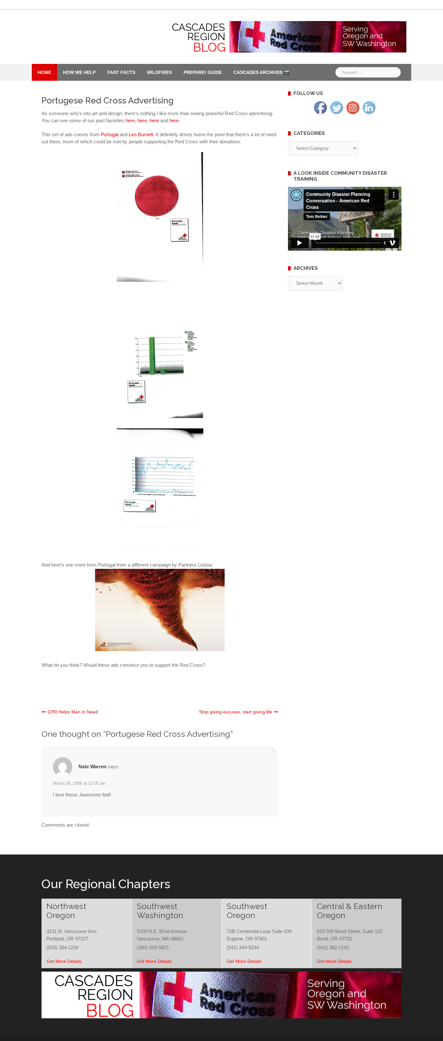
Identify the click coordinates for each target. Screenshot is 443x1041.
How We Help (79, 72)
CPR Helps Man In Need (73, 711)
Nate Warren (92, 766)
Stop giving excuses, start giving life (235, 711)
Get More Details (64, 961)
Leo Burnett (141, 134)
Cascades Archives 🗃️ (261, 72)
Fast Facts (121, 72)
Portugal (109, 134)
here (130, 120)
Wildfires (159, 72)
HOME (44, 72)
